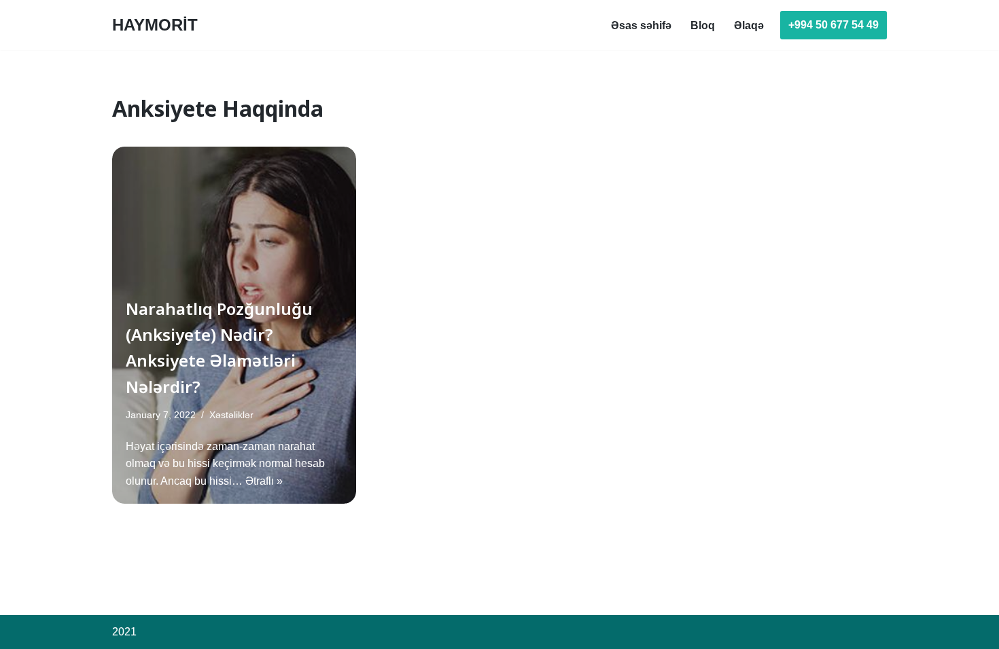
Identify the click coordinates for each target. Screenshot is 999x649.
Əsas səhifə (641, 25)
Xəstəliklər (231, 414)
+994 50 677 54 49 (833, 25)
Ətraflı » (264, 481)
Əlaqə (749, 25)
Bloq (702, 25)
